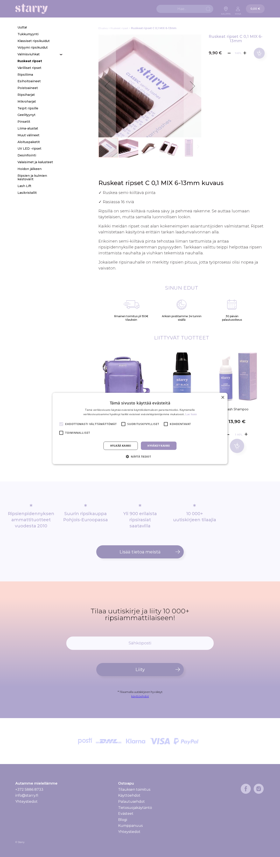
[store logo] (31, 9)
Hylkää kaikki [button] (120, 446)
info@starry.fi (26, 795)
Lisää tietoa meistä (140, 551)
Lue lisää (191, 414)
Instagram (259, 789)
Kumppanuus (130, 826)
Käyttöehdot (129, 795)
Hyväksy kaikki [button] (158, 446)
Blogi (122, 820)
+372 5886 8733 (29, 789)
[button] (107, 86)
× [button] (222, 397)
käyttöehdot (140, 696)
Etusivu (103, 28)
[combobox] (184, 9)
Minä (238, 12)
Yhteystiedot (26, 801)
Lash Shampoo (237, 409)
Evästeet (125, 814)
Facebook (246, 789)
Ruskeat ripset (119, 28)
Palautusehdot (131, 801)
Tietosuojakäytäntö (135, 808)
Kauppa (226, 12)
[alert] (140, 428)
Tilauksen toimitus (134, 790)
